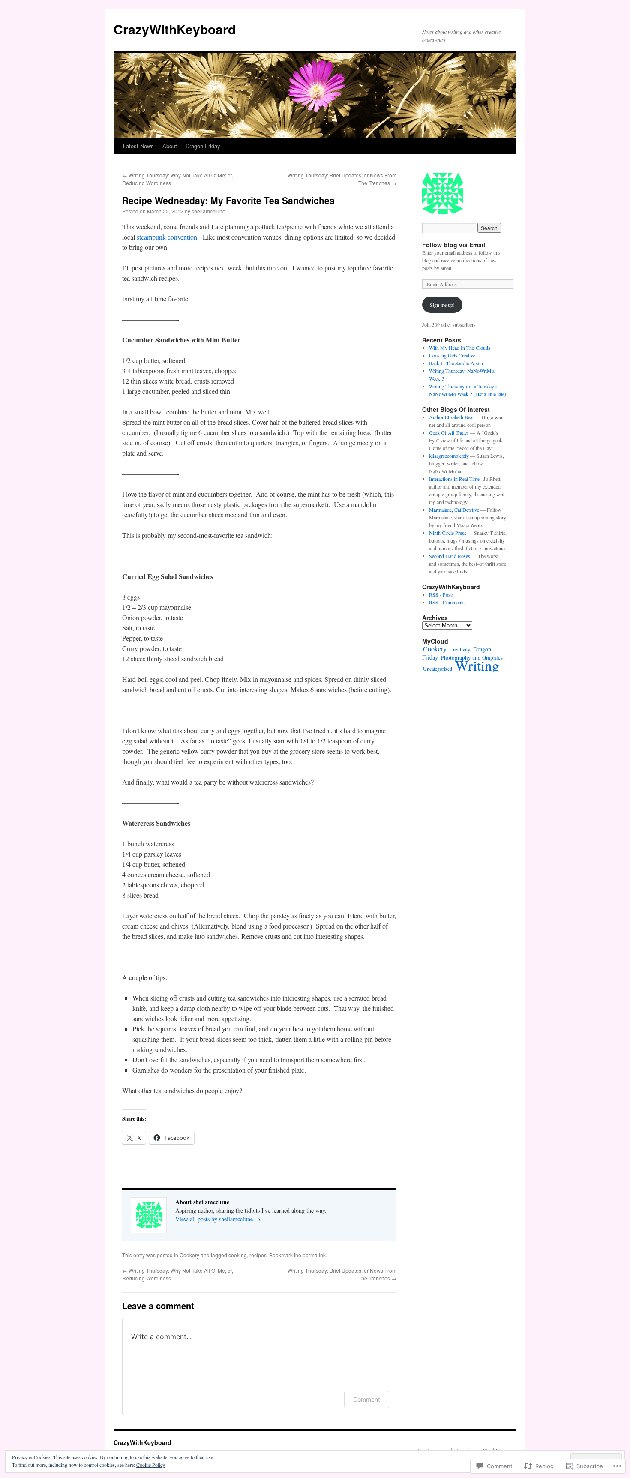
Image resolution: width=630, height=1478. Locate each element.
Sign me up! (442, 304)
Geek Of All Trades (449, 432)
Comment (366, 1399)
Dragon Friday (203, 146)
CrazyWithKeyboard (175, 29)
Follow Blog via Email (453, 244)
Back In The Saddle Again (456, 363)
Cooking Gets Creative (452, 355)
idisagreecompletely (449, 455)
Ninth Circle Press (447, 532)
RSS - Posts (441, 594)
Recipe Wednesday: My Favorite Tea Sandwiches (228, 200)
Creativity (460, 649)
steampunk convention (167, 236)
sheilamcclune (208, 211)
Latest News (138, 146)
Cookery (189, 1255)
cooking (237, 1255)
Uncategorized (437, 668)
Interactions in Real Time (454, 478)
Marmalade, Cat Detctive (454, 509)
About (169, 146)
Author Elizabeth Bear (451, 417)
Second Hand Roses (449, 555)
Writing (477, 665)
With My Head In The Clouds (459, 347)
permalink (314, 1255)
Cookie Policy (150, 1464)
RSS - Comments (447, 602)
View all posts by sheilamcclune (218, 1219)
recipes (258, 1255)
